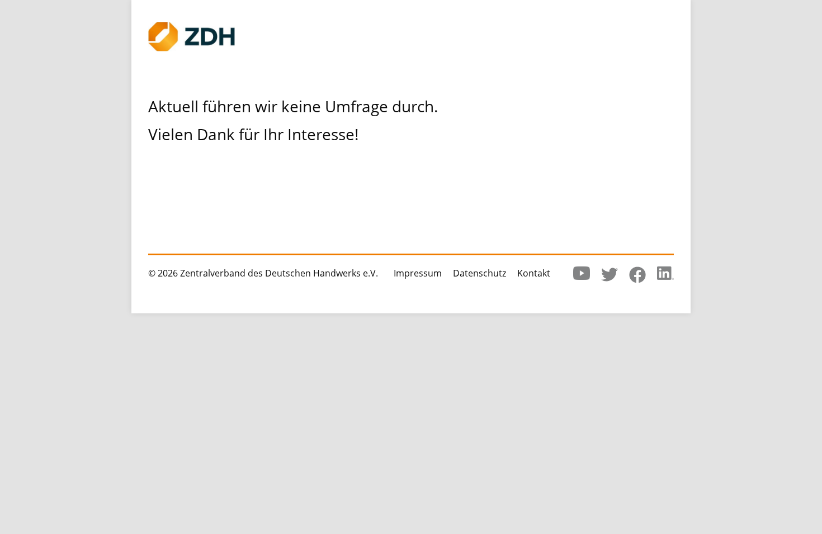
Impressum (418, 273)
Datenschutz (479, 273)
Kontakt (533, 273)
